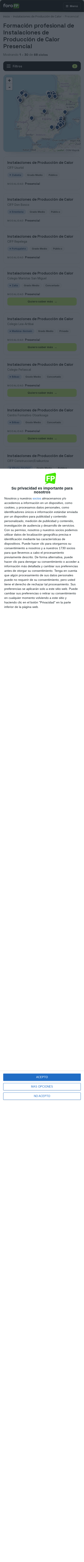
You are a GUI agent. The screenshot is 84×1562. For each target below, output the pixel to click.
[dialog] (42, 1015)
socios (37, 498)
